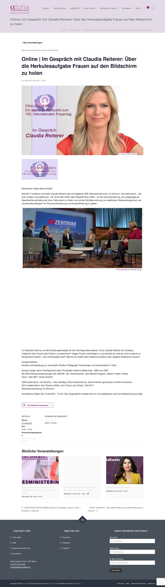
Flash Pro (51, 583)
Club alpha (126, 8)
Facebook (66, 537)
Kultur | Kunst (89, 8)
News (138, 8)
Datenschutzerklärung (21, 548)
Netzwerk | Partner (108, 8)
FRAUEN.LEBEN (28, 438)
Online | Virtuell (50, 420)
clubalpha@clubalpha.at (20, 567)
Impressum (17, 554)
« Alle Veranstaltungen (32, 42)
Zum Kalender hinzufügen (38, 405)
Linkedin (65, 548)
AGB (14, 543)
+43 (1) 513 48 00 (17, 564)
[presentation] (40, 470)
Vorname (113, 537)
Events (45, 8)
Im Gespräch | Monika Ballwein (119, 487)
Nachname (114, 548)
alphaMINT (75, 8)
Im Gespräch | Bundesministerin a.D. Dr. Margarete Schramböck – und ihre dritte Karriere (38, 490)
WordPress (77, 583)
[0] (146, 8)
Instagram (66, 543)
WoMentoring (59, 8)
